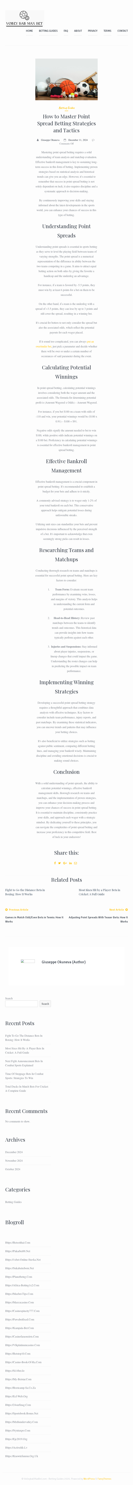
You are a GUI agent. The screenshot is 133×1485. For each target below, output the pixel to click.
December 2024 (14, 1152)
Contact (122, 30)
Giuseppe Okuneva (50, 140)
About (78, 30)
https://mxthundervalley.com (21, 1422)
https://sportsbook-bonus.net (21, 1413)
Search (9, 998)
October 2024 (12, 1169)
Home (29, 30)
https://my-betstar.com (18, 1379)
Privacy (92, 30)
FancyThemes (104, 1478)
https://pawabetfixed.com (19, 1319)
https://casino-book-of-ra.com (23, 1362)
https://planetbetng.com (18, 1276)
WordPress (89, 1478)
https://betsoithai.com (17, 1242)
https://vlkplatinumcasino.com (22, 1345)
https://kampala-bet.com (19, 1328)
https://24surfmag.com (18, 1405)
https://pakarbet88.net (17, 1251)
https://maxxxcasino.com (19, 1302)
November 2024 (14, 1160)
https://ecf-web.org (16, 1396)
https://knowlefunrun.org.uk (21, 1456)
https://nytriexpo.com (17, 1430)
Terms (107, 30)
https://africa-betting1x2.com (22, 1285)
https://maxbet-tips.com (19, 1294)
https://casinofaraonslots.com (22, 1336)
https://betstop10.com (17, 1353)
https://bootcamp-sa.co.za (20, 1387)
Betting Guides (48, 30)
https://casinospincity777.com (22, 1311)
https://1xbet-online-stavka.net (23, 1259)
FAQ (66, 30)
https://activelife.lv (16, 1447)
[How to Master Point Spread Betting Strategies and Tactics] (66, 79)
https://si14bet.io (14, 1370)
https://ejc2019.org (16, 1439)
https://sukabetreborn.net (19, 1268)
